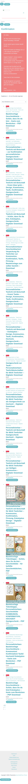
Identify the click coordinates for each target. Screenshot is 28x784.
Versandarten (14, 763)
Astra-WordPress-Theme (21, 775)
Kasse (14, 767)
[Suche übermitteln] (2, 4)
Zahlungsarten (14, 761)
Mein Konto (14, 765)
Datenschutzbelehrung (14, 759)
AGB (14, 755)
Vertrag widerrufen (5, 779)
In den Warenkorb (11, 133)
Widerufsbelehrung (14, 757)
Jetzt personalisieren (12, 166)
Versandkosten (10, 130)
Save (8, 106)
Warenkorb (14, 769)
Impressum (14, 753)
